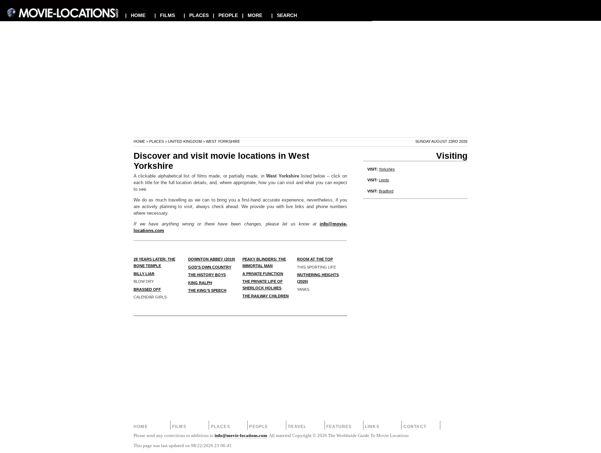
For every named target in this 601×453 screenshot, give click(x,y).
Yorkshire (387, 169)
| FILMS (164, 15)
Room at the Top (315, 259)
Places (156, 141)
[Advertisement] (300, 88)
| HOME (135, 15)
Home (139, 141)
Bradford (386, 191)
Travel (297, 426)
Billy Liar (144, 274)
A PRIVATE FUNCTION (262, 274)
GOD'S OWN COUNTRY (209, 267)
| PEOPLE (225, 15)
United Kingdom (185, 141)
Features (339, 426)
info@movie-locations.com (241, 435)
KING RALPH (200, 283)
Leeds (384, 180)
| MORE (252, 15)
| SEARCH (284, 15)
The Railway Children (265, 296)
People (258, 426)
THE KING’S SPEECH (207, 290)
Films (179, 426)
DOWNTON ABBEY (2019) (211, 259)
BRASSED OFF (147, 289)
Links (372, 426)
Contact (414, 426)
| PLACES (196, 15)
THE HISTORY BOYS (207, 275)
